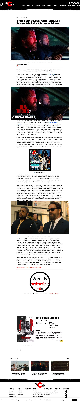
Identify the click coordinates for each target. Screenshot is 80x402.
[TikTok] (74, 3)
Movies (18, 345)
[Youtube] (72, 3)
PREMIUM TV (20, 395)
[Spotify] (70, 3)
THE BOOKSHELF (47, 395)
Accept (74, 400)
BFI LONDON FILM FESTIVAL (37, 395)
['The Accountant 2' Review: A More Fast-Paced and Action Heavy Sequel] (20, 366)
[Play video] (40, 103)
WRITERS (56, 393)
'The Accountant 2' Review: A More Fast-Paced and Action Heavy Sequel (18, 374)
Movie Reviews (24, 345)
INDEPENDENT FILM (13, 397)
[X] (67, 3)
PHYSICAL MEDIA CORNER (48, 393)
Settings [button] (62, 400)
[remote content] (40, 306)
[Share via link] (20, 350)
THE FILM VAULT (12, 395)
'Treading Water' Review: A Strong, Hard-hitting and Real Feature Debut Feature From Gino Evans (60, 374)
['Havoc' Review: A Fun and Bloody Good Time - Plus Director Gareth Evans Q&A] (40, 366)
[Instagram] (76, 3)
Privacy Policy (49, 400)
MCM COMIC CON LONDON (37, 397)
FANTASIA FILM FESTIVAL (37, 393)
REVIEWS (11, 391)
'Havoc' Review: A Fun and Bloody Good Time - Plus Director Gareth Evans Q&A (39, 374)
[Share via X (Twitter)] (17, 350)
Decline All (68, 400)
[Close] (78, 400)
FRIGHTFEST (35, 391)
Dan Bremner (30, 345)
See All (68, 358)
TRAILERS (11, 393)
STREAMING (46, 391)
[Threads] (78, 3)
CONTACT (56, 391)
